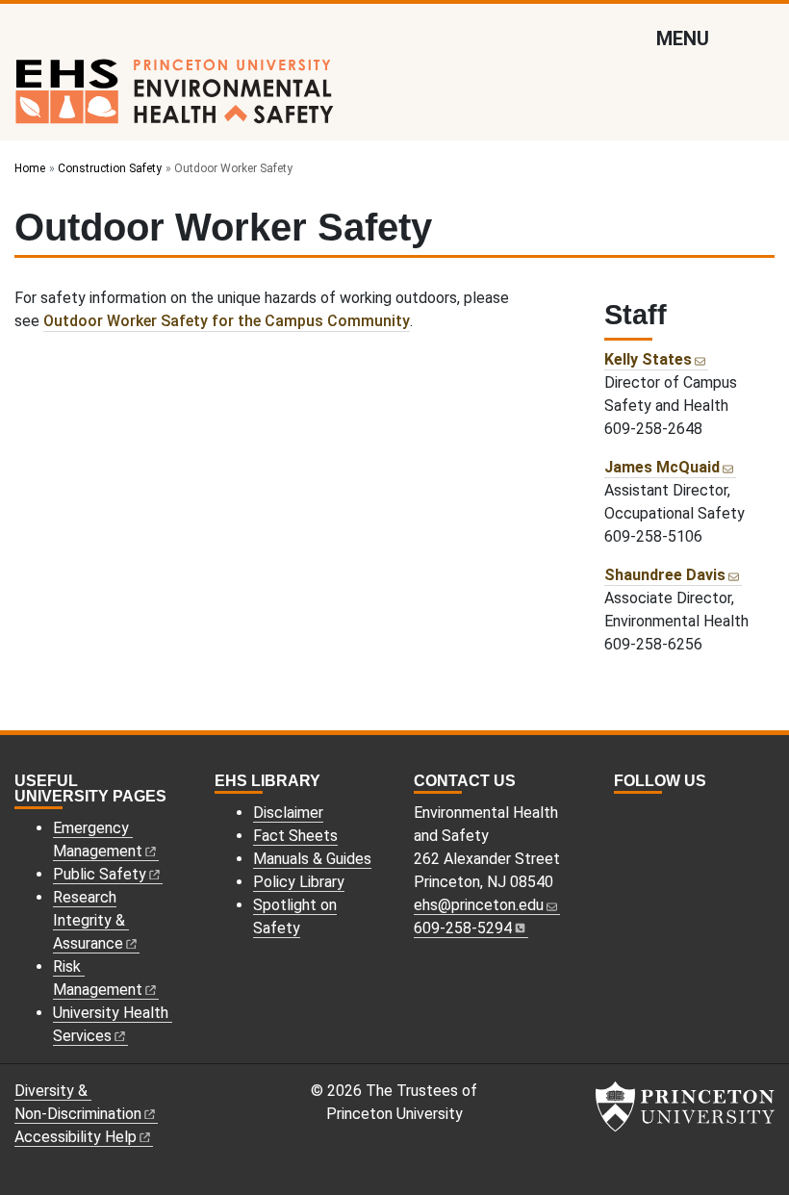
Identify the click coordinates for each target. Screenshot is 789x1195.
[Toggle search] (762, 37)
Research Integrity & (89, 920)
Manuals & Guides (312, 859)
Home (29, 168)
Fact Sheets (295, 835)
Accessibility (75, 1137)
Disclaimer (288, 812)
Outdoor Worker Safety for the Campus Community (226, 321)
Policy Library (298, 882)
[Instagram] (622, 815)
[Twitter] (643, 815)
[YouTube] (665, 815)
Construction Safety (110, 168)
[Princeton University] (685, 1106)
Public (99, 874)
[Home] (174, 99)
